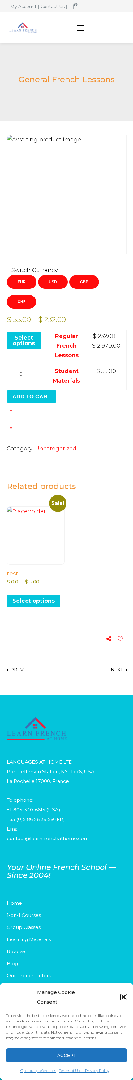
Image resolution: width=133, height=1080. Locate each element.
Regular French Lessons (67, 346)
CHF (21, 302)
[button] (124, 997)
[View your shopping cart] (75, 6)
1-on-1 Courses (24, 915)
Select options (24, 340)
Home (14, 903)
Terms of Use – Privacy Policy (84, 1070)
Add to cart (31, 396)
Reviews (16, 951)
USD (53, 282)
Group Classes (24, 927)
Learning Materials (29, 939)
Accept (66, 1055)
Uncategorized (55, 448)
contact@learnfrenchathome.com (48, 838)
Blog (12, 963)
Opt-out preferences (38, 1070)
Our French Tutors (29, 975)
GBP (84, 282)
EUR (22, 282)
